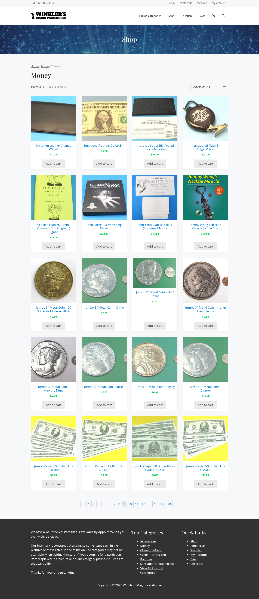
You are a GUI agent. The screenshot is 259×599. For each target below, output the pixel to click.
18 (169, 504)
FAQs (202, 15)
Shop (171, 15)
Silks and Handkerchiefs (157, 564)
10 (130, 504)
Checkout (196, 564)
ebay (172, 3)
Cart (193, 559)
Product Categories (149, 15)
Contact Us (197, 546)
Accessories (148, 541)
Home (35, 66)
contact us (186, 3)
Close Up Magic (151, 550)
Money (45, 66)
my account (219, 3)
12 (143, 504)
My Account (198, 555)
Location (186, 15)
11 (136, 504)
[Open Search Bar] (223, 15)
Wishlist (196, 550)
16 (156, 504)
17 (162, 504)
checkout (202, 3)
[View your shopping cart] (213, 15)
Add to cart (53, 163)
